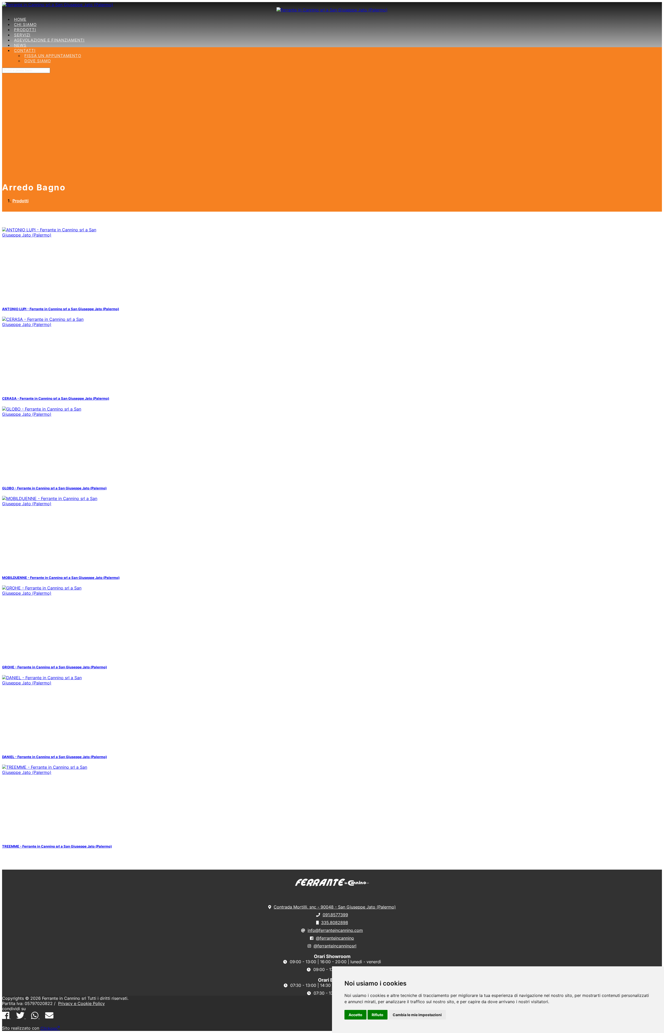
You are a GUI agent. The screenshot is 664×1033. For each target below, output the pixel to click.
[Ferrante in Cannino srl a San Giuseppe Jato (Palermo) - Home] (332, 886)
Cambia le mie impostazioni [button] (417, 1015)
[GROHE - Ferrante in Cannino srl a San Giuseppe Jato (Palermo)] (51, 593)
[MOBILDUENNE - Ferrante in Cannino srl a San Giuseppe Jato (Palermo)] (51, 503)
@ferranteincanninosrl (335, 945)
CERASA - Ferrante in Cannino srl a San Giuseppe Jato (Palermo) (55, 398)
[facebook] (6, 1017)
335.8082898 (334, 922)
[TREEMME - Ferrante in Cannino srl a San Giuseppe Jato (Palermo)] (51, 772)
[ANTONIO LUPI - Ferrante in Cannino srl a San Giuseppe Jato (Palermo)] (51, 235)
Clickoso (50, 1028)
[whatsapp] (35, 1017)
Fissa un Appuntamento (52, 55)
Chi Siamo (25, 24)
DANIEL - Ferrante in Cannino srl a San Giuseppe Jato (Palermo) (54, 757)
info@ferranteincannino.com (335, 930)
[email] (49, 1017)
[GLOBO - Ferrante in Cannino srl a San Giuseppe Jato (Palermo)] (51, 414)
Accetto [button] (355, 1015)
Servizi (22, 34)
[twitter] (21, 1017)
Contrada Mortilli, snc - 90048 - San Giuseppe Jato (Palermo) (335, 907)
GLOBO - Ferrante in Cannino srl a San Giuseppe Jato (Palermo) (54, 488)
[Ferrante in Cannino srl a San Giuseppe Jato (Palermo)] (57, 4)
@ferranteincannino (335, 938)
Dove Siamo (37, 60)
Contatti (25, 50)
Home (20, 19)
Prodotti (25, 29)
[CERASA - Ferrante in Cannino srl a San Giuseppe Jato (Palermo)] (51, 324)
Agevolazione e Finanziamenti (49, 40)
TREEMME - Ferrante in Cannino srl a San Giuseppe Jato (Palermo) (57, 846)
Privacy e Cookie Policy (81, 1003)
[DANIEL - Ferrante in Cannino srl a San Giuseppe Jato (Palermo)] (51, 682)
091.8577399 (335, 914)
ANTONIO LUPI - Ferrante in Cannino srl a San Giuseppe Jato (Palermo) (60, 309)
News (20, 45)
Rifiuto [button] (377, 1015)
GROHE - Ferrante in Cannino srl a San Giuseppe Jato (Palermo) (54, 667)
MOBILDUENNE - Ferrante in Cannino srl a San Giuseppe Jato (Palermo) (61, 578)
